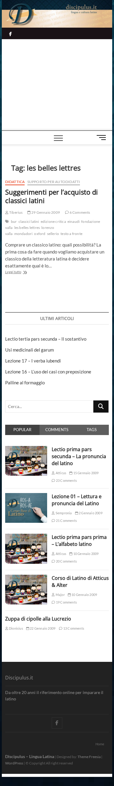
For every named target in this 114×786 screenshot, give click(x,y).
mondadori (23, 233)
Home (99, 744)
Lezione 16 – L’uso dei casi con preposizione (48, 371)
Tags (92, 429)
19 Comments (66, 602)
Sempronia (63, 513)
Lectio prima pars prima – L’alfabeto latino (79, 540)
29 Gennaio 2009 (45, 212)
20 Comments (66, 561)
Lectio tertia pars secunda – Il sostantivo (45, 339)
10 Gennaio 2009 (85, 554)
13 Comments (73, 628)
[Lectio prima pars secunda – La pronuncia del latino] (26, 449)
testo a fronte (71, 233)
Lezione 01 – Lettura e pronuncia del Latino (77, 500)
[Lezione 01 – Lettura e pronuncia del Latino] (26, 496)
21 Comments (66, 520)
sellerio (53, 233)
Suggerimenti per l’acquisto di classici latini (51, 196)
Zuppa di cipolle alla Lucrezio (38, 618)
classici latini (29, 221)
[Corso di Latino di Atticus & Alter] (26, 578)
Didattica (15, 181)
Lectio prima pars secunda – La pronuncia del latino (79, 456)
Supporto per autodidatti (53, 181)
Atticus (60, 473)
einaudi (73, 221)
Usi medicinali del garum (29, 349)
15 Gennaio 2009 (85, 473)
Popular (22, 429)
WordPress (14, 763)
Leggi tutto (23, 272)
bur (14, 221)
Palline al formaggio (25, 382)
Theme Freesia (89, 756)
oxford (39, 233)
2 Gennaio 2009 (90, 513)
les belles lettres (27, 227)
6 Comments (79, 212)
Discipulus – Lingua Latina (29, 756)
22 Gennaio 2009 (42, 628)
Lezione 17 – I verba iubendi (33, 360)
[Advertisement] (57, 84)
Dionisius (15, 628)
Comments (56, 429)
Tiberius (16, 212)
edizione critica (53, 221)
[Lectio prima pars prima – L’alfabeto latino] (26, 537)
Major (59, 595)
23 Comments (66, 480)
